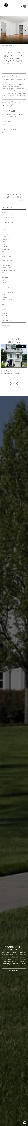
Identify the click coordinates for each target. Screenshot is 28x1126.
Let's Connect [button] (14, 970)
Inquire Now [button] (14, 69)
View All (14, 389)
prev (12, 383)
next (16, 383)
